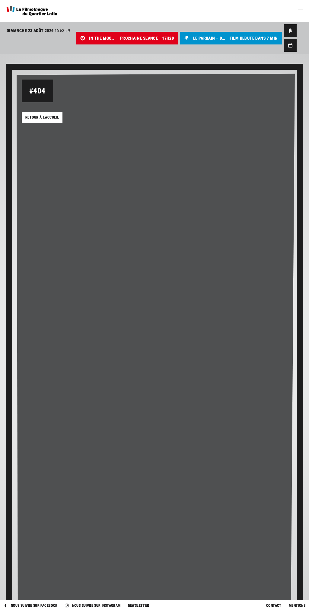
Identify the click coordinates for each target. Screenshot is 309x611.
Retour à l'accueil (42, 117)
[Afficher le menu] (300, 11)
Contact (274, 605)
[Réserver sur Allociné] (290, 30)
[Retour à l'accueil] (32, 11)
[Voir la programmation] (290, 45)
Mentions (297, 605)
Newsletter (138, 605)
